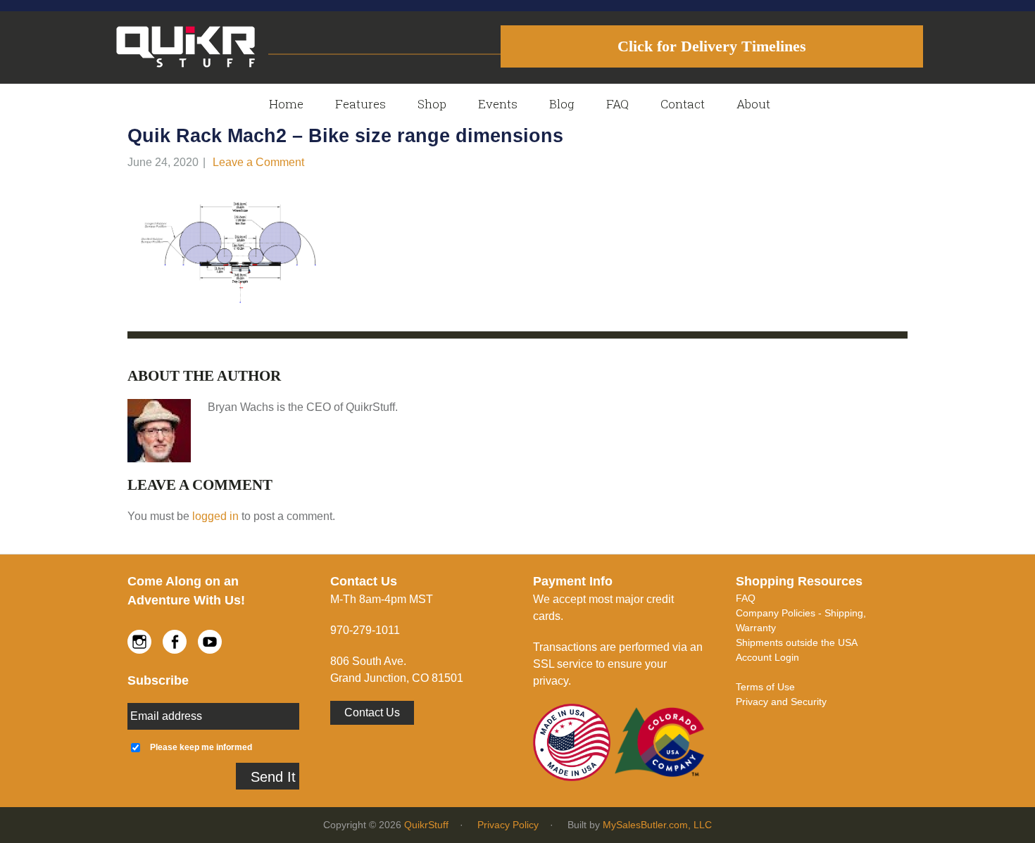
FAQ (745, 598)
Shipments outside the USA (797, 642)
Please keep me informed (201, 747)
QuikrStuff (426, 824)
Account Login (767, 657)
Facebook (175, 642)
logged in (215, 516)
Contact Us (372, 712)
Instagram (139, 642)
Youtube (210, 642)
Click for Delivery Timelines (711, 46)
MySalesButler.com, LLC (657, 824)
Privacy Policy (508, 824)
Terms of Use (765, 686)
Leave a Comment (258, 162)
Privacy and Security (781, 701)
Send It (273, 777)
